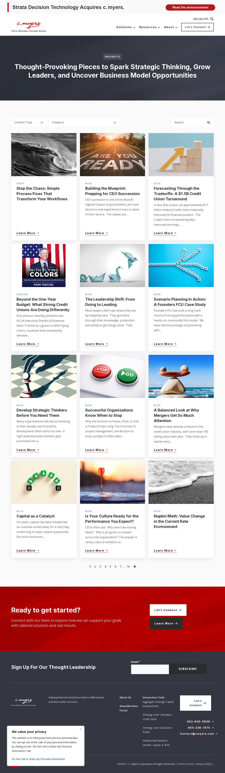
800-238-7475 (199, 727)
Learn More (164, 623)
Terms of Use (185, 764)
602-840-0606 (198, 721)
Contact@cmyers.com (197, 733)
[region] (45, 746)
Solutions (124, 27)
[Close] (81, 729)
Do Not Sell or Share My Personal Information (38, 759)
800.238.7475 (200, 19)
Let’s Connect (195, 27)
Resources (148, 27)
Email (135, 662)
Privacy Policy (204, 764)
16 (128, 566)
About (169, 27)
